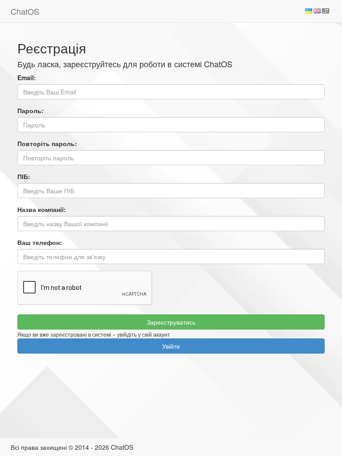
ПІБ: (23, 176)
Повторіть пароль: (47, 143)
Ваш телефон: (39, 242)
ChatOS (25, 11)
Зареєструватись (171, 322)
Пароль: (30, 110)
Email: (26, 77)
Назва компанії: (41, 209)
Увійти (171, 346)
